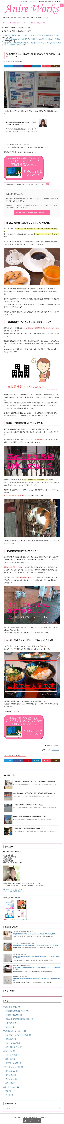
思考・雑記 (11, 1083)
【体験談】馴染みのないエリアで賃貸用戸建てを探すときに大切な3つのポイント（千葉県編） (36, 945)
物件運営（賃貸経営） (14, 1015)
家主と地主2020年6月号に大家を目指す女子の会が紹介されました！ (34, 793)
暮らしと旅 (11, 1075)
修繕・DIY (10, 1027)
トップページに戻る (22, 1)
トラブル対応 (11, 1023)
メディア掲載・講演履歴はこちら (14, 891)
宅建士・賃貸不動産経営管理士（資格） (19, 1019)
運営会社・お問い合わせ (45, 1)
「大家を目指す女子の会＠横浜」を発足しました (28, 805)
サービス (10, 1095)
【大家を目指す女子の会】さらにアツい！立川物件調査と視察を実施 (34, 781)
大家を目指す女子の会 (39, 23)
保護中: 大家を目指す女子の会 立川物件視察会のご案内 (29, 816)
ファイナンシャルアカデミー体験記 (18, 1035)
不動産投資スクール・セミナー (20, 23)
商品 (8, 1091)
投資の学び (11, 1039)
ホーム (6, 23)
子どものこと (11, 1079)
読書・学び (11, 1059)
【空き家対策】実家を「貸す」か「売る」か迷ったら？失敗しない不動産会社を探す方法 (30, 35)
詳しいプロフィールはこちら (12, 889)
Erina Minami (55, 750)
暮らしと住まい (12, 1071)
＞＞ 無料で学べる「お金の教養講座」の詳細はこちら (32, 212)
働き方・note (9, 1051)
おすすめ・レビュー (11, 1087)
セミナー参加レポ (13, 1043)
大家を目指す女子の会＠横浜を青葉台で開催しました (29, 828)
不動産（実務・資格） (12, 1007)
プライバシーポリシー (33, 1)
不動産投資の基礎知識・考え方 (17, 1011)
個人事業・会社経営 (13, 1063)
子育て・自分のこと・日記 (13, 1067)
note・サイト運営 (12, 1055)
